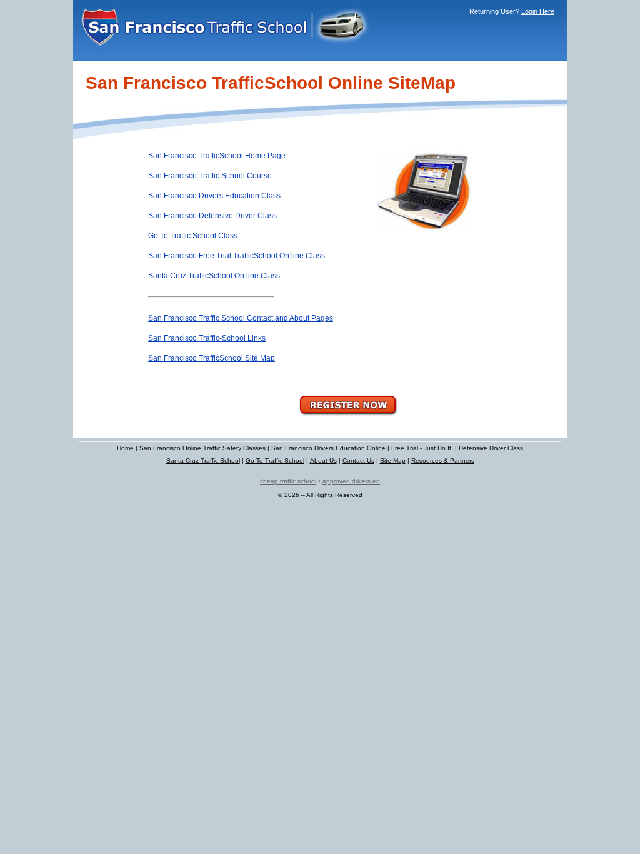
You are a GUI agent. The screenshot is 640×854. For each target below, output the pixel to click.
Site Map (393, 460)
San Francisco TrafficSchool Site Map (211, 358)
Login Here (537, 11)
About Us (323, 460)
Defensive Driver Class (491, 448)
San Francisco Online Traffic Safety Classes (202, 448)
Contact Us (358, 460)
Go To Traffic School (275, 460)
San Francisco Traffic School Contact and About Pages (240, 318)
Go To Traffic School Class (193, 235)
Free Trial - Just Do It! (422, 448)
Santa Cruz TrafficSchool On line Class (214, 275)
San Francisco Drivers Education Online (328, 448)
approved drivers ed (351, 481)
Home (125, 448)
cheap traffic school (288, 481)
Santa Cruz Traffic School (203, 460)
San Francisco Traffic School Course (210, 175)
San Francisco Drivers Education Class (214, 195)
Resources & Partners (442, 460)
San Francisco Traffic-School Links (207, 338)
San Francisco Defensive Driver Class (212, 215)
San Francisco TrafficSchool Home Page (217, 155)
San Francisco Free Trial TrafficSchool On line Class (236, 255)
